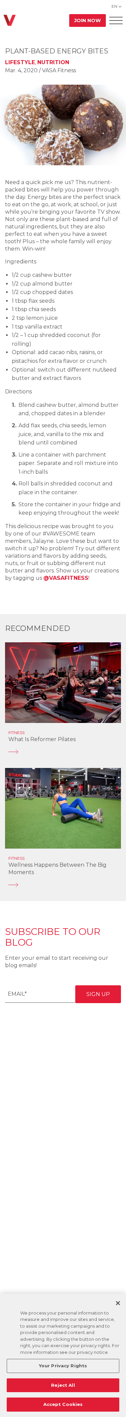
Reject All (63, 1385)
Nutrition (53, 62)
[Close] (118, 1303)
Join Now (87, 20)
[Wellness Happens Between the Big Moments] (63, 885)
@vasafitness (65, 578)
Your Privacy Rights (63, 1365)
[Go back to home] (9, 20)
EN (114, 6)
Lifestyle (20, 62)
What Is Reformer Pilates (42, 739)
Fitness (16, 732)
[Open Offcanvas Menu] (116, 20)
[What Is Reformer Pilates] (63, 752)
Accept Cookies (63, 1404)
